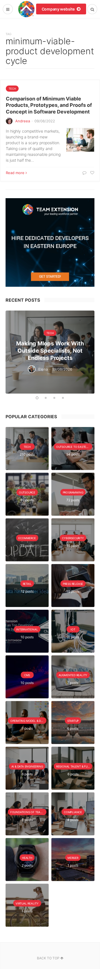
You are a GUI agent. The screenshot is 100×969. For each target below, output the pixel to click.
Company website (59, 9)
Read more (15, 172)
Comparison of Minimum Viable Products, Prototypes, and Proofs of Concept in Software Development (49, 105)
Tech (12, 88)
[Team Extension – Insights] (26, 9)
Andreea (22, 121)
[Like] (91, 172)
